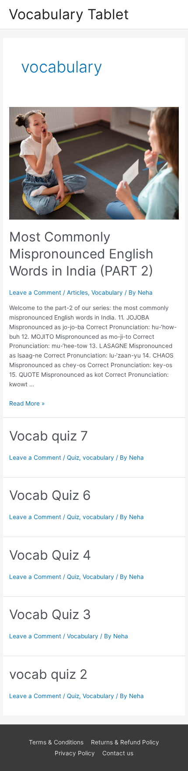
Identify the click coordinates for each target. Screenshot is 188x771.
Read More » (27, 403)
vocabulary (98, 457)
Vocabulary (107, 292)
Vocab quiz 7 (48, 436)
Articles (77, 292)
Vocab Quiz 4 (50, 555)
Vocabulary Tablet (69, 14)
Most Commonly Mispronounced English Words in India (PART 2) (81, 254)
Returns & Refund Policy (125, 742)
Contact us (117, 753)
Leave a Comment (35, 292)
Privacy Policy (75, 753)
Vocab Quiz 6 (50, 495)
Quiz (73, 457)
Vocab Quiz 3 (50, 614)
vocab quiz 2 (48, 674)
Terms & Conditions (56, 742)
